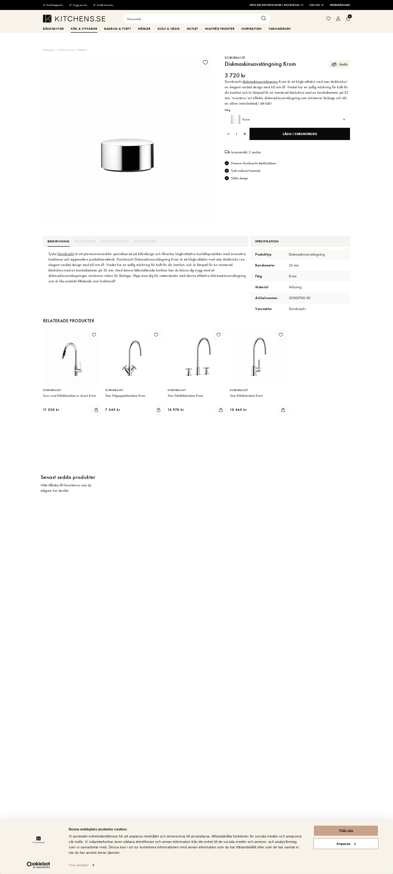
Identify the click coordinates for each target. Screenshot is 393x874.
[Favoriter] (328, 19)
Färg (227, 110)
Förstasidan (49, 50)
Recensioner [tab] (85, 241)
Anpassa (343, 843)
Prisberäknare (340, 5)
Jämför (343, 64)
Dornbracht (235, 58)
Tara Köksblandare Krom (246, 395)
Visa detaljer (78, 865)
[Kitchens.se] (74, 19)
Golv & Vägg (168, 29)
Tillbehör (82, 50)
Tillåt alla (346, 831)
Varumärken (280, 29)
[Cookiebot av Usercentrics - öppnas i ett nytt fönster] (38, 865)
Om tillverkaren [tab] (115, 241)
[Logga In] (338, 19)
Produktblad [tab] (145, 241)
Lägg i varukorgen (300, 134)
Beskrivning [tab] (59, 241)
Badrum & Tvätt (117, 29)
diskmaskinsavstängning (260, 81)
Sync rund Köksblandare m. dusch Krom (69, 395)
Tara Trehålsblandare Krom (185, 395)
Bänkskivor (53, 29)
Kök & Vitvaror (84, 29)
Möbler (144, 29)
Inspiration (251, 29)
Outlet (192, 29)
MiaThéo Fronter (220, 29)
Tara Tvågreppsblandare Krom (125, 395)
